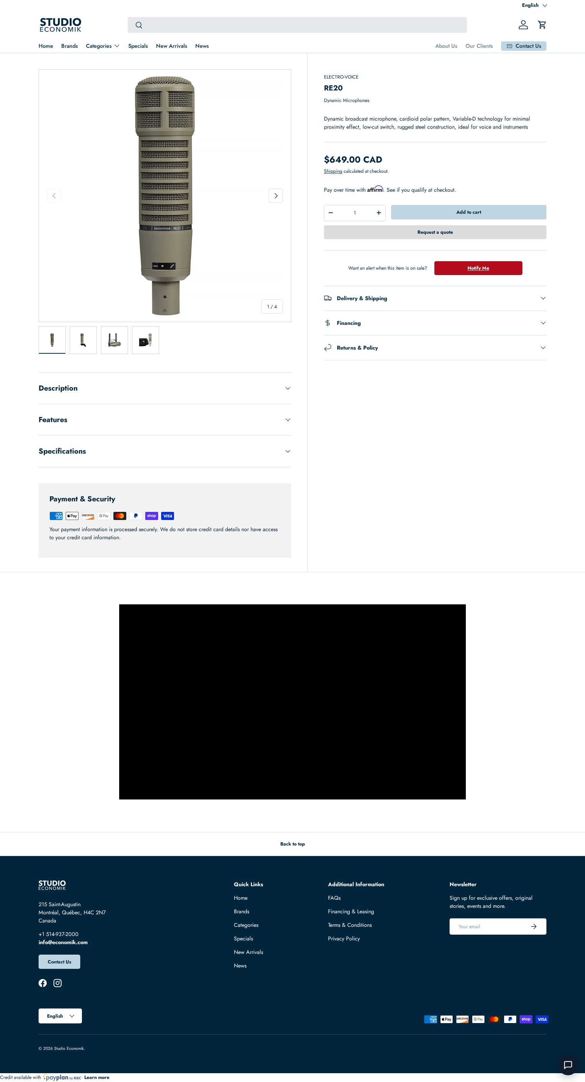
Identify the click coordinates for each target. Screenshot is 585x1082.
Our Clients (479, 46)
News (202, 46)
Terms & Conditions (350, 925)
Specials (138, 46)
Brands (69, 46)
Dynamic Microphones (346, 100)
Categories (99, 46)
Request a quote (435, 231)
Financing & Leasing (351, 911)
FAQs (334, 898)
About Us (446, 46)
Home (46, 46)
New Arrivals (171, 46)
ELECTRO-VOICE (341, 77)
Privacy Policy (344, 938)
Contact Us (59, 961)
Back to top (292, 843)
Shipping (333, 171)
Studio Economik (69, 1048)
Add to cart (468, 212)
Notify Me (478, 267)
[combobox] (297, 25)
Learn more (96, 1077)
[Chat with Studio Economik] (568, 1065)
